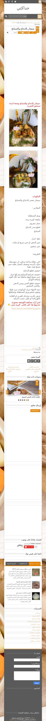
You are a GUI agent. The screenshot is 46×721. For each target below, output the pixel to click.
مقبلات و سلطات (35, 641)
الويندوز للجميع (14, 719)
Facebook (12, 1)
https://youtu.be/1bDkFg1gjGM (25, 308)
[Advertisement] (20, 50)
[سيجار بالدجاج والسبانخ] (26, 388)
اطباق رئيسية (36, 616)
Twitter (15, 1)
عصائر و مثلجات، (35, 638)
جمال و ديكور (36, 627)
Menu (40, 1)
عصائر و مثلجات (35, 635)
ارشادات (37, 613)
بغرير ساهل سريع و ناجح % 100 (21, 569)
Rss (6, 1)
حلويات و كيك (36, 630)
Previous (39, 392)
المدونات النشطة (35, 563)
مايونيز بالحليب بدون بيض (23, 593)
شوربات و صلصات (34, 632)
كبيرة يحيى (35, 348)
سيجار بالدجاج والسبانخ (23, 28)
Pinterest (28, 361)
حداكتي (23, 8)
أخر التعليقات (23, 563)
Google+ (9, 1)
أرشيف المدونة (11, 563)
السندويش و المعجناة (28, 349)
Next (7, 392)
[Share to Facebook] (36, 393)
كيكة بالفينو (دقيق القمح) (23, 582)
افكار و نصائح (36, 618)
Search (6, 16)
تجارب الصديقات (35, 624)
